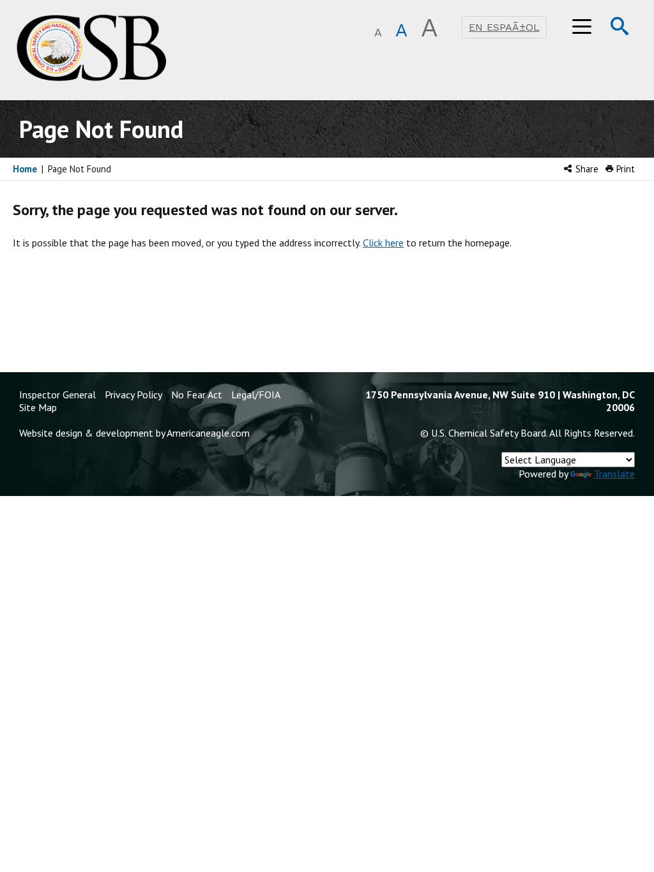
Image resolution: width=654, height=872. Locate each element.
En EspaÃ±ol (504, 27)
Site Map (38, 407)
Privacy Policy (133, 394)
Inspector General (57, 394)
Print (624, 169)
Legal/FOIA (255, 394)
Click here (383, 242)
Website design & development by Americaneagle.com (134, 432)
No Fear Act (196, 394)
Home (25, 169)
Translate (614, 473)
